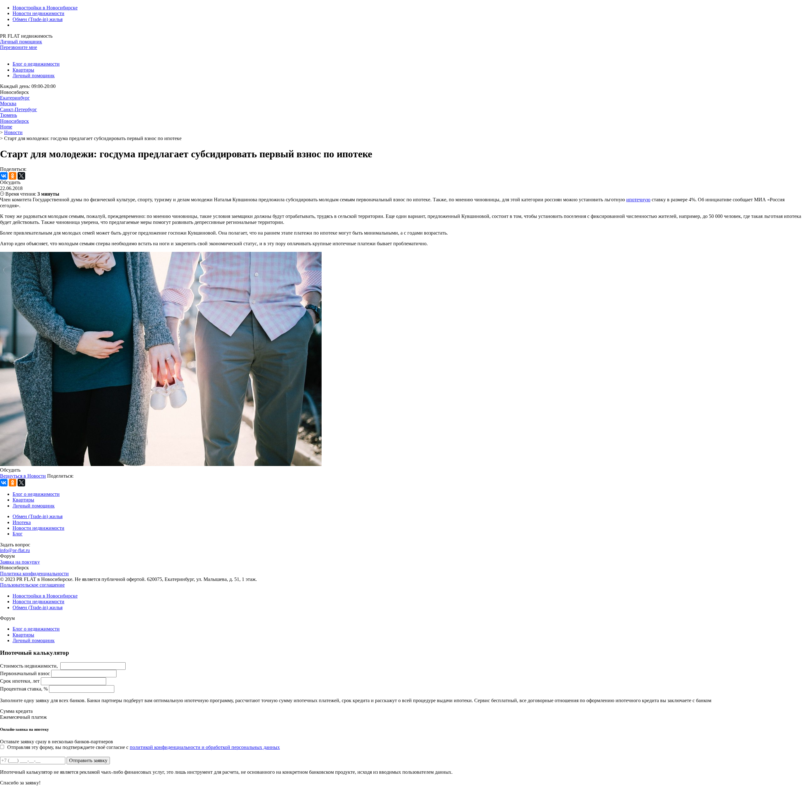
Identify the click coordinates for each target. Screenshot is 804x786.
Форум (7, 556)
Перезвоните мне (18, 47)
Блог (18, 533)
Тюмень (8, 115)
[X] (21, 176)
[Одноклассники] (12, 176)
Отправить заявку (88, 760)
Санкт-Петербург (18, 109)
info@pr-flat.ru (15, 550)
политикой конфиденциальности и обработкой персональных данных (205, 747)
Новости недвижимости (38, 13)
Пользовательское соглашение (32, 585)
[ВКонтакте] (4, 176)
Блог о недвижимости (36, 64)
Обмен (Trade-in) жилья (37, 19)
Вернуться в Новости (23, 476)
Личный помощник (21, 41)
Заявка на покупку (20, 562)
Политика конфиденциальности (34, 573)
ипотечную (638, 199)
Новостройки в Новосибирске (45, 7)
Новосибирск (14, 121)
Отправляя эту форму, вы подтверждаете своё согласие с (143, 747)
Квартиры (23, 70)
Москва (8, 103)
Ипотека (22, 522)
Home (6, 126)
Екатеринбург (15, 97)
